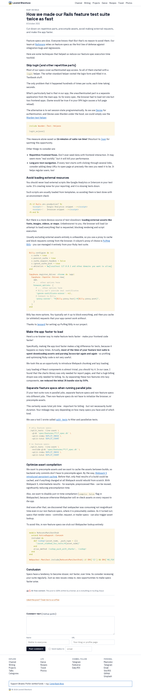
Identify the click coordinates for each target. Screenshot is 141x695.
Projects (96, 3)
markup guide (49, 614)
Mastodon (108, 662)
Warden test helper (36, 117)
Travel (121, 3)
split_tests (61, 419)
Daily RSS (76, 668)
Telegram (76, 662)
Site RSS (107, 670)
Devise (99, 110)
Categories (14, 673)
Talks (11, 670)
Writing (87, 3)
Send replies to (58, 649)
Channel (78, 3)
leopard (41, 324)
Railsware (40, 44)
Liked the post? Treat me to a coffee (42, 600)
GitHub (107, 673)
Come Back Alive (56, 683)
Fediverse (76, 665)
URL (73, 637)
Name (28, 637)
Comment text (33, 613)
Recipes (112, 3)
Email (106, 668)
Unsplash (108, 676)
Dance (104, 3)
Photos (129, 3)
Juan (103, 139)
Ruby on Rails (32, 10)
